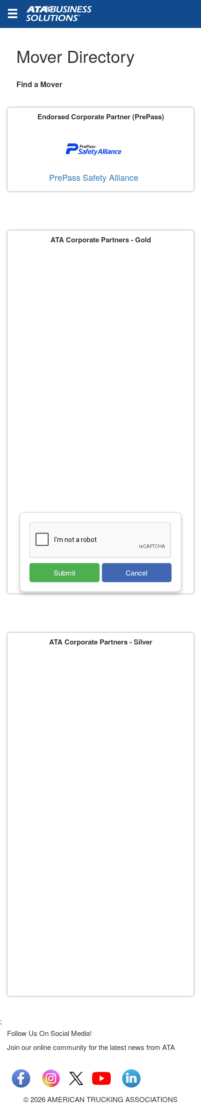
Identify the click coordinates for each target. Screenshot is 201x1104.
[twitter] (76, 1077)
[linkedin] (131, 1077)
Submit (64, 572)
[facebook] (21, 1077)
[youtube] (101, 1077)
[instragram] (51, 1077)
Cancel (136, 572)
